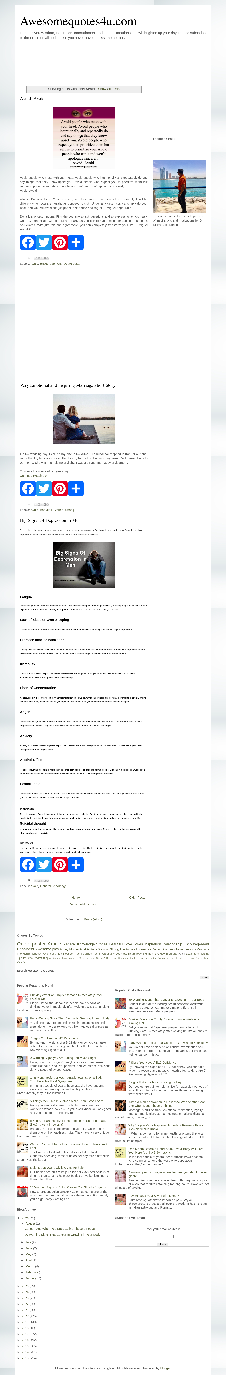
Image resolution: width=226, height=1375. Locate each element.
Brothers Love (59, 958)
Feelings (86, 953)
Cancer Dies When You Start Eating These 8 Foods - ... (62, 1228)
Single (47, 958)
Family (130, 949)
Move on (84, 958)
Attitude (92, 949)
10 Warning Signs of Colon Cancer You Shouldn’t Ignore (68, 1187)
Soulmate (121, 953)
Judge (153, 958)
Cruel (132, 958)
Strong (69, 510)
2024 (26, 1292)
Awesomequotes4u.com (78, 20)
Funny (64, 949)
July (29, 1242)
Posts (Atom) (93, 919)
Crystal (139, 958)
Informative (143, 949)
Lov (168, 958)
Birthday (160, 953)
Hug (146, 958)
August (31, 1223)
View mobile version (83, 904)
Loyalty (175, 958)
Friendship (23, 953)
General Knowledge (53, 886)
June (29, 1248)
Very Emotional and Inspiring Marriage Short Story (68, 385)
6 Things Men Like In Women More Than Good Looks (66, 1101)
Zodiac (156, 949)
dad (175, 953)
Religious (203, 949)
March (30, 1266)
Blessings (111, 958)
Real (151, 953)
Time (206, 958)
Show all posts (109, 89)
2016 (26, 1340)
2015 (26, 1346)
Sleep (99, 958)
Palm (92, 958)
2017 (26, 1334)
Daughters (192, 953)
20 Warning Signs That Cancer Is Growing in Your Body (62, 1234)
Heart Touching (137, 953)
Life (122, 949)
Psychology (49, 953)
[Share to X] (41, 258)
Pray (191, 958)
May (29, 1254)
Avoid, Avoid (32, 98)
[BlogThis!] (38, 258)
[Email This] (35, 258)
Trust (77, 953)
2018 (26, 1328)
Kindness (168, 949)
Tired (169, 953)
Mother (74, 949)
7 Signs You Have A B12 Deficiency (54, 1038)
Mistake (184, 958)
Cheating (123, 958)
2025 (26, 1286)
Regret (38, 958)
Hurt (59, 953)
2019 (26, 1322)
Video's (21, 962)
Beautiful (46, 510)
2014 (26, 1352)
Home (76, 897)
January (31, 1278)
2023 (26, 1298)
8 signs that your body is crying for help (57, 1167)
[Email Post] (28, 257)
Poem (96, 953)
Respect (68, 953)
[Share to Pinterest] (47, 258)
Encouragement (51, 263)
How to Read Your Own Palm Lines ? (153, 1195)
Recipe (199, 958)
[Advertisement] (94, 61)
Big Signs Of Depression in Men (50, 520)
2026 (26, 1218)
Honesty (36, 953)
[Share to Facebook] (44, 258)
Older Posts (137, 897)
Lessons (190, 949)
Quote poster (72, 263)
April (29, 1260)
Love (128, 944)
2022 (26, 1304)
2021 (26, 1310)
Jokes (138, 944)
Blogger (165, 1368)
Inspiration (152, 944)
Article (54, 944)
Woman (103, 949)
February (32, 1272)
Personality (108, 953)
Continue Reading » (33, 475)
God (83, 949)
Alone (179, 949)
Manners (73, 958)
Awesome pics (47, 949)
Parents (28, 958)
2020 (26, 1316)
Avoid (34, 263)
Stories (58, 510)
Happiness (25, 949)
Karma (161, 958)
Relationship (172, 944)
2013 (26, 1358)
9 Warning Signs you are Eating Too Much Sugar (63, 1058)
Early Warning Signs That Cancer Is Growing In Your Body (69, 1018)
